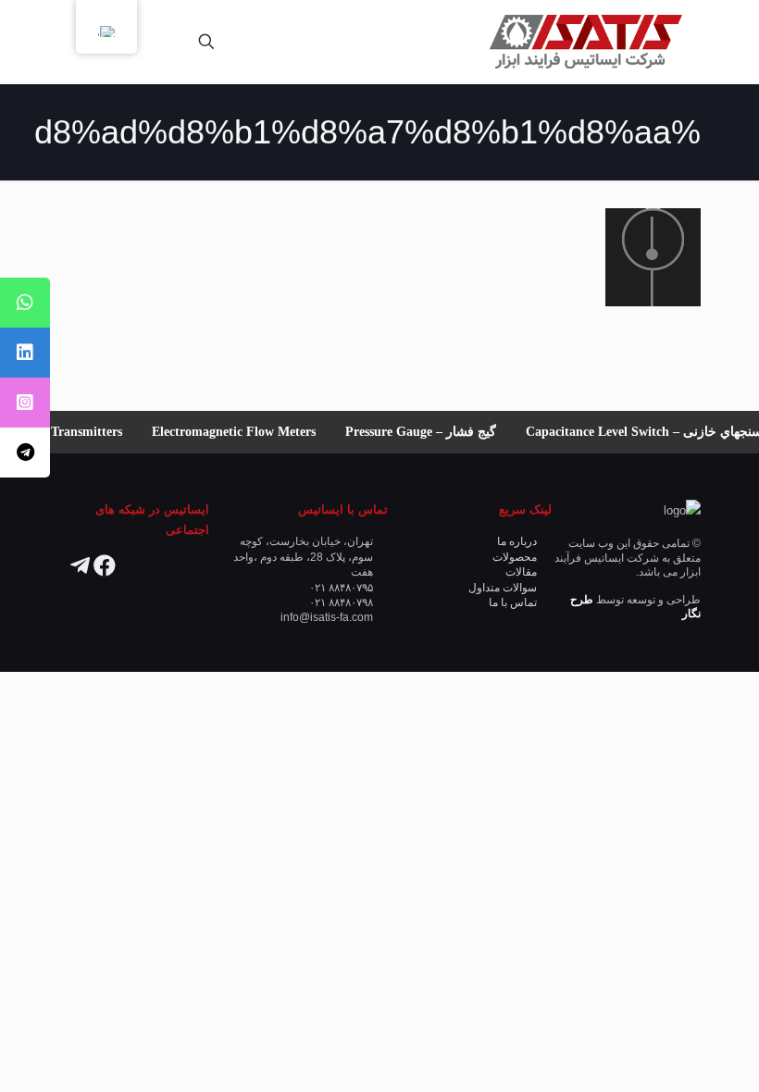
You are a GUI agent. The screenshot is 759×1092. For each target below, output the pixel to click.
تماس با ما (513, 602)
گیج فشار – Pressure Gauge (425, 431)
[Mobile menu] (271, 41)
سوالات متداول (502, 587)
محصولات (514, 557)
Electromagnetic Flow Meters (238, 431)
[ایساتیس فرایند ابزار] (585, 41)
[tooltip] (25, 303)
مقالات (521, 571)
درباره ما (517, 541)
